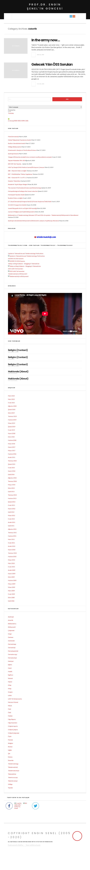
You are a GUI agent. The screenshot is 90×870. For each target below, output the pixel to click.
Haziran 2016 (12, 454)
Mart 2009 (11, 590)
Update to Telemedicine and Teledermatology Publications (25, 253)
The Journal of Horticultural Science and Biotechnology (24, 188)
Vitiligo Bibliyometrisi (14, 147)
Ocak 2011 (11, 543)
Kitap (9, 685)
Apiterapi (11, 617)
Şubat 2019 (11, 426)
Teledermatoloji (13, 767)
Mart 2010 (11, 563)
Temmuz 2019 (12, 416)
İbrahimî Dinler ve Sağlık (15, 198)
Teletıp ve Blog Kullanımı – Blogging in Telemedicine (23, 263)
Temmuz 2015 (12, 461)
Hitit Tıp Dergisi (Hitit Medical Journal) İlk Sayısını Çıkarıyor (26, 167)
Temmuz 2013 (12, 495)
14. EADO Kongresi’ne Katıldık (17, 205)
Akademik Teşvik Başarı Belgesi (18, 184)
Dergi (9, 634)
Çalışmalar (11, 630)
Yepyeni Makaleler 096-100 (16, 160)
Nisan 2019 (11, 423)
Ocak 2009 (11, 594)
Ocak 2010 (11, 567)
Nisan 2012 (11, 515)
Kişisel (10, 682)
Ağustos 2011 (12, 529)
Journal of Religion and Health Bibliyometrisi (21, 212)
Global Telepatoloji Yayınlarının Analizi (19, 140)
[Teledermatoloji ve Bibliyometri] (45, 276)
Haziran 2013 (12, 498)
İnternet (10, 678)
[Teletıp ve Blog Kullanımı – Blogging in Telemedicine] (45, 266)
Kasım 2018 (11, 433)
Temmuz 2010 (12, 553)
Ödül (9, 709)
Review (10, 746)
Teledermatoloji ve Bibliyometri (17, 274)
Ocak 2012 (11, 519)
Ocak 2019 (11, 430)
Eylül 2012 (11, 512)
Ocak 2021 (11, 402)
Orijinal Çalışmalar (13, 733)
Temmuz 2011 (12, 532)
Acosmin (38, 845)
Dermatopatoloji (13, 651)
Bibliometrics (12, 623)
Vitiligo (10, 784)
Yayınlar (10, 787)
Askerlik (10, 620)
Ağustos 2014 (12, 478)
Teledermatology (13, 764)
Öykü (9, 736)
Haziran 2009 (12, 580)
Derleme (10, 637)
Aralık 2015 (11, 457)
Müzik (10, 705)
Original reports (13, 726)
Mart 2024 (11, 396)
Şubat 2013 (11, 502)
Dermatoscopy (12, 654)
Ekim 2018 (11, 437)
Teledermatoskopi (13, 770)
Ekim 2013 (11, 488)
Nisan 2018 (11, 443)
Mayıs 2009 (11, 584)
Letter (10, 695)
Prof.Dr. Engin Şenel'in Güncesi (45, 6)
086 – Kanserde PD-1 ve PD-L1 (17, 177)
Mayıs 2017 (11, 450)
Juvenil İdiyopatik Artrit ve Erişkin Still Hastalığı (22, 208)
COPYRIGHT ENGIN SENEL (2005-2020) (39, 835)
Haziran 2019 (12, 420)
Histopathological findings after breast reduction (23, 191)
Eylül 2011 (11, 526)
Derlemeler (11, 641)
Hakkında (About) (18, 371)
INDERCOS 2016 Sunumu (15, 258)
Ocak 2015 (11, 467)
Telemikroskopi (12, 781)
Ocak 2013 (11, 505)
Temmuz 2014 (12, 481)
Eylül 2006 (11, 601)
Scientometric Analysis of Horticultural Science (22, 150)
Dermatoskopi (12, 658)
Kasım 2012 (11, 508)
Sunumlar (11, 760)
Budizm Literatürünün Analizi (16, 143)
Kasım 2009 (11, 573)
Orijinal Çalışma (13, 729)
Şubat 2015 (11, 464)
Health (10, 671)
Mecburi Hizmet (13, 702)
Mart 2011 (11, 539)
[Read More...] (34, 55)
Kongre (10, 692)
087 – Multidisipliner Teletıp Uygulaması (20, 174)
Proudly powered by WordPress (15, 845)
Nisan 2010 (11, 560)
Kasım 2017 (11, 447)
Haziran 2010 (12, 556)
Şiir (9, 753)
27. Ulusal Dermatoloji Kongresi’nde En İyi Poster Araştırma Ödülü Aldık (29, 201)
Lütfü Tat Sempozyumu (15, 699)
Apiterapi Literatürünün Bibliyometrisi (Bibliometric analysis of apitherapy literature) (33, 220)
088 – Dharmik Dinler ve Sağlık (17, 171)
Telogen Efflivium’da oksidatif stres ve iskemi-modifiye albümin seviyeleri (30, 157)
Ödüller (10, 716)
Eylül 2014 (11, 474)
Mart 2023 (11, 399)
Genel (10, 668)
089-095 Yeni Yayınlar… (15, 164)
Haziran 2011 (12, 536)
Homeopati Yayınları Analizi (16, 194)
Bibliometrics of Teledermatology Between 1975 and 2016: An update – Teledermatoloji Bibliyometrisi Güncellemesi (43, 215)
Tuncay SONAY (15, 366)
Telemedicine (12, 774)
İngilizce (10, 675)
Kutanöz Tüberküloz (14, 181)
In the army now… (45, 40)
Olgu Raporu (12, 719)
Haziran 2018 (12, 440)
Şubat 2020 (11, 409)
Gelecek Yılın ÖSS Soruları (52, 64)
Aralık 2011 (11, 522)
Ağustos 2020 (12, 406)
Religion (10, 743)
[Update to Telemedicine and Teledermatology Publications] (45, 256)
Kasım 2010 (11, 549)
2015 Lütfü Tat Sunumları (15, 269)
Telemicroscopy (13, 777)
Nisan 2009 (11, 587)
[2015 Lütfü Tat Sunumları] (45, 271)
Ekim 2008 (11, 597)
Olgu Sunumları (12, 723)
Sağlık (10, 750)
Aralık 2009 (11, 570)
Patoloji (10, 740)
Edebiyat (10, 661)
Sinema (10, 757)
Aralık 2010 (11, 546)
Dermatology (12, 644)
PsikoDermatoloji (13, 136)
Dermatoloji (11, 647)
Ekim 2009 (11, 577)
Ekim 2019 (11, 413)
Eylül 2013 (11, 491)
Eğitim (10, 664)
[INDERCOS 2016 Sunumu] (45, 261)
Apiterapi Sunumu (13, 153)
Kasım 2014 (11, 471)
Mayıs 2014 (11, 484)
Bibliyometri (12, 627)
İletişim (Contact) (18, 350)
